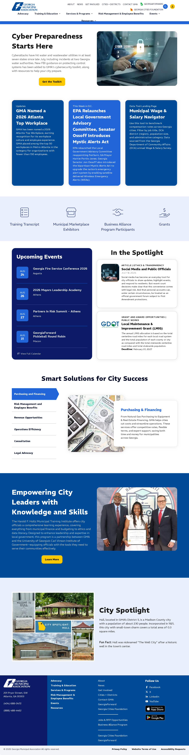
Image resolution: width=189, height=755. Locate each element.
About (71, 4)
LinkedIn (154, 696)
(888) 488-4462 (12, 710)
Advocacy (56, 680)
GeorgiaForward (153, 4)
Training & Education (46, 13)
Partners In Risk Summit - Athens (56, 311)
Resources (87, 20)
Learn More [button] (52, 559)
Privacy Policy (119, 749)
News (80, 4)
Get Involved (92, 4)
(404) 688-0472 (12, 703)
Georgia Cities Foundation (148, 9)
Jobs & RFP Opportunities (113, 719)
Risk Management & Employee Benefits (63, 696)
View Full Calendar (31, 354)
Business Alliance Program (112, 724)
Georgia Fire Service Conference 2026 (60, 268)
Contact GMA (130, 4)
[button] (165, 6)
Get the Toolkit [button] (52, 81)
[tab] (34, 394)
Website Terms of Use (144, 749)
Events (153, 13)
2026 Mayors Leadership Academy (57, 290)
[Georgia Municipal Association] (24, 6)
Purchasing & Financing (141, 410)
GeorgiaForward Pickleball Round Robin (49, 334)
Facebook (154, 687)
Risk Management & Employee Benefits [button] (121, 13)
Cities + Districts (111, 4)
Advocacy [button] (23, 13)
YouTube (154, 701)
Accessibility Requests (173, 749)
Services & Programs (78, 13)
